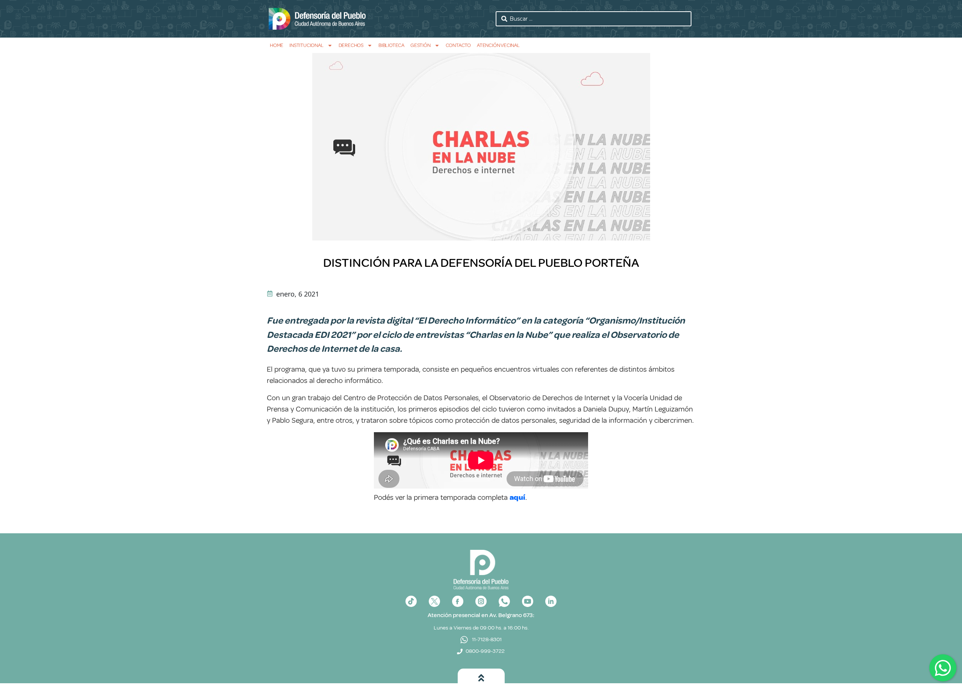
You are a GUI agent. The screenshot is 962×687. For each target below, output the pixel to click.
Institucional (306, 45)
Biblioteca (391, 45)
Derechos (351, 45)
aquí (517, 497)
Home (276, 45)
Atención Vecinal (498, 45)
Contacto (458, 45)
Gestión (420, 45)
